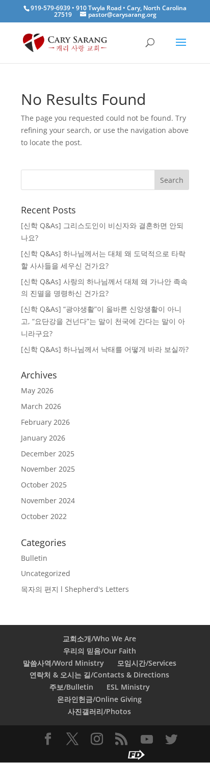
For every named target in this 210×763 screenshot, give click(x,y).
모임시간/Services (146, 663)
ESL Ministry (128, 687)
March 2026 (41, 406)
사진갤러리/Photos (99, 711)
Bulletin (34, 558)
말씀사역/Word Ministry (63, 663)
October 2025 (44, 484)
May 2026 (37, 390)
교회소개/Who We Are (99, 638)
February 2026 (45, 422)
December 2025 (47, 453)
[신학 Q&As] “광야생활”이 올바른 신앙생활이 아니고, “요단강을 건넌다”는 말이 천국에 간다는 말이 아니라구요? (103, 321)
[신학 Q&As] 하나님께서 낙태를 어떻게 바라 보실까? (105, 349)
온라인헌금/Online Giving (99, 699)
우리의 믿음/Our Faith (99, 651)
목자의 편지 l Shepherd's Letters (75, 589)
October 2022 (44, 516)
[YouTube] (147, 739)
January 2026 (43, 438)
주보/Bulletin (71, 687)
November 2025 (48, 469)
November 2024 (48, 500)
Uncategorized (45, 573)
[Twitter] (171, 739)
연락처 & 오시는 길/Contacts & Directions (99, 674)
